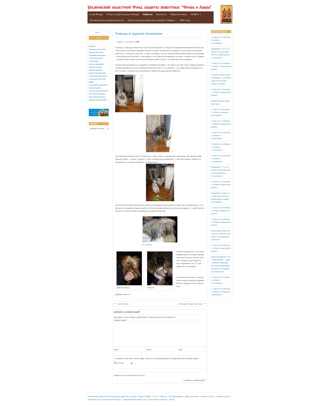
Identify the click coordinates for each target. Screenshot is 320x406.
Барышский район (96, 52)
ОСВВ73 (195, 14)
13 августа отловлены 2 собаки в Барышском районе (221, 184)
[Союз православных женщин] (99, 115)
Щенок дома (123, 304)
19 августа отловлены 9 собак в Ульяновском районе (221, 66)
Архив (171, 399)
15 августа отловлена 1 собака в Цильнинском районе (220, 112)
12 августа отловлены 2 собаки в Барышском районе (221, 222)
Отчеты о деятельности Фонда (122, 14)
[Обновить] (131, 363)
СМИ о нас (184, 20)
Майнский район (96, 70)
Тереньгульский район (98, 91)
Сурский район (95, 88)
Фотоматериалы (176, 396)
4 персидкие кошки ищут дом (190, 304)
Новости (147, 14)
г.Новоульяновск (96, 58)
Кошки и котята (207, 396)
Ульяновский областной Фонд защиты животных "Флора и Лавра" (150, 7)
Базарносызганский (97, 49)
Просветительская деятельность (106, 20)
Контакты (161, 14)
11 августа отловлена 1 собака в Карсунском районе (221, 248)
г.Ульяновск (94, 61)
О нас (155, 396)
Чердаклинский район (98, 100)
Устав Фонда (96, 14)
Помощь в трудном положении (138, 33)
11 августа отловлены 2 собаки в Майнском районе (220, 210)
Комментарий (120, 320)
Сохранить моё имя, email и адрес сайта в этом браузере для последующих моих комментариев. (157, 358)
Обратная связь (178, 14)
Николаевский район (97, 73)
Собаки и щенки (223, 396)
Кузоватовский (95, 67)
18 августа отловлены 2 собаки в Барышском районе (221, 92)
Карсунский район (96, 64)
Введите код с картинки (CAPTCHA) (129, 375)
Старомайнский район (98, 85)
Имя (116, 349)
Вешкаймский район (97, 55)
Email (149, 349)
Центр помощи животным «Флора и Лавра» (151, 20)
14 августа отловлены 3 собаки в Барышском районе (221, 124)
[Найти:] (99, 32)
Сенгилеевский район (98, 76)
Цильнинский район (97, 97)
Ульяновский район (97, 94)
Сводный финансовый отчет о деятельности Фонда (145, 399)
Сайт (180, 349)
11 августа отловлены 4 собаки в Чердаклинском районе (220, 292)
